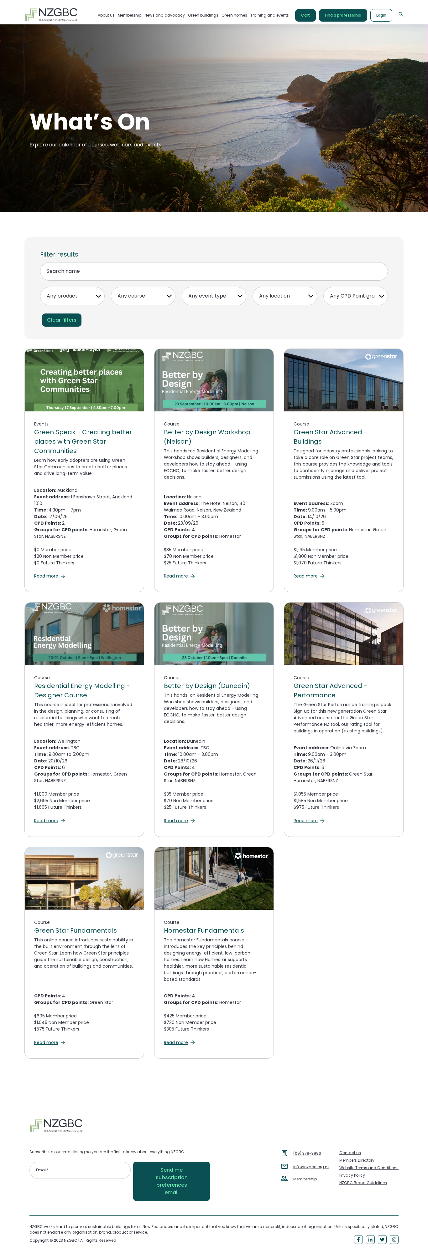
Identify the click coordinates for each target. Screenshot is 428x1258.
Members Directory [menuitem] (356, 1160)
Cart (305, 15)
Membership (305, 1179)
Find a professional (343, 15)
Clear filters (61, 319)
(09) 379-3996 (307, 1153)
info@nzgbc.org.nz (311, 1166)
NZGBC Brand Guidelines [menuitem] (363, 1182)
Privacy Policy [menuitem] (352, 1175)
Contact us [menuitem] (350, 1152)
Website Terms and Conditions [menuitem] (369, 1167)
